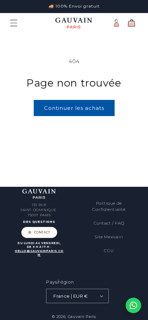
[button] (13, 23)
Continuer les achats (74, 108)
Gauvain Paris (82, 316)
